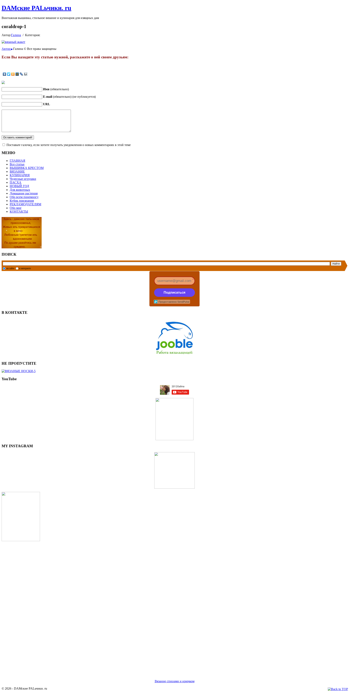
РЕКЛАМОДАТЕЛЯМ (25, 204)
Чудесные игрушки (23, 179)
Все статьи (17, 164)
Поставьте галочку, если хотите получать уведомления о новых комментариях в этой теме (68, 145)
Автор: (6, 48)
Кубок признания (22, 200)
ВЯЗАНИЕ (17, 171)
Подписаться (174, 292)
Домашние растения (24, 193)
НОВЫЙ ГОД (19, 186)
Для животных (20, 189)
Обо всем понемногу (24, 197)
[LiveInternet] (26, 74)
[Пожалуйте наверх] (338, 689)
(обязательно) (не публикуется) (69, 96)
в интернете (25, 268)
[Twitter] (9, 74)
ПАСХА (15, 182)
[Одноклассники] (13, 74)
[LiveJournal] (21, 74)
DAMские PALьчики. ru (36, 8)
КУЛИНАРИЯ (20, 175)
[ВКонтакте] (4, 74)
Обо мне (15, 208)
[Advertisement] (123, 605)
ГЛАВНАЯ (17, 160)
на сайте (10, 268)
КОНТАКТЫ (19, 211)
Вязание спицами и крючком (174, 681)
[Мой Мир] (17, 74)
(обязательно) (56, 89)
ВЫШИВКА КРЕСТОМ (27, 168)
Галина (16, 35)
